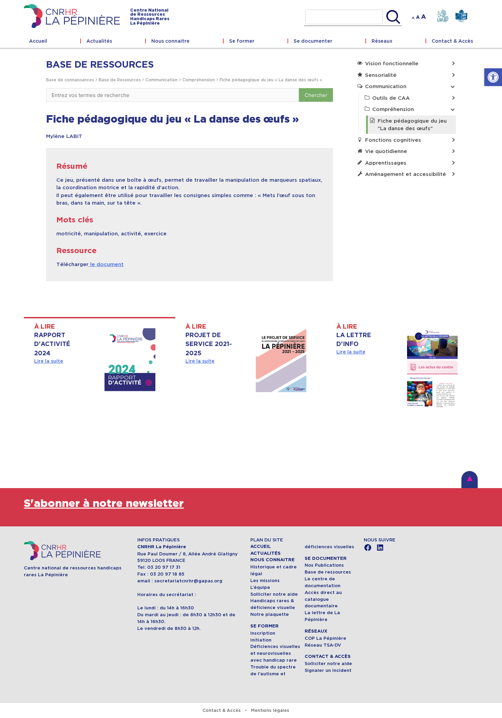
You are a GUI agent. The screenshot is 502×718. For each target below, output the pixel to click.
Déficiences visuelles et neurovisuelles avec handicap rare (275, 653)
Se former (241, 41)
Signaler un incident (328, 670)
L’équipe (260, 587)
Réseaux (382, 41)
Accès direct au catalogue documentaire (323, 599)
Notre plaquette (269, 614)
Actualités (99, 41)
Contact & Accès (452, 41)
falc (461, 16)
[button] (493, 77)
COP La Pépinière (325, 638)
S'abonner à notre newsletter (104, 503)
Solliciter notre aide (274, 594)
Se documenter (313, 41)
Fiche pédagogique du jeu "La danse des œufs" (412, 125)
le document (106, 264)
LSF (442, 16)
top (469, 479)
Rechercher (393, 17)
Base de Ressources (120, 80)
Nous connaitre (170, 41)
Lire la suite (48, 361)
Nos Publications (324, 565)
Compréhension (198, 80)
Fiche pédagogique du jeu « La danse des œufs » (271, 80)
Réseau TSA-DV (323, 645)
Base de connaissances (70, 80)
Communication (161, 80)
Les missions (265, 580)
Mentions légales (270, 710)
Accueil (38, 41)
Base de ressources (328, 572)
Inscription (262, 633)
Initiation (260, 640)
